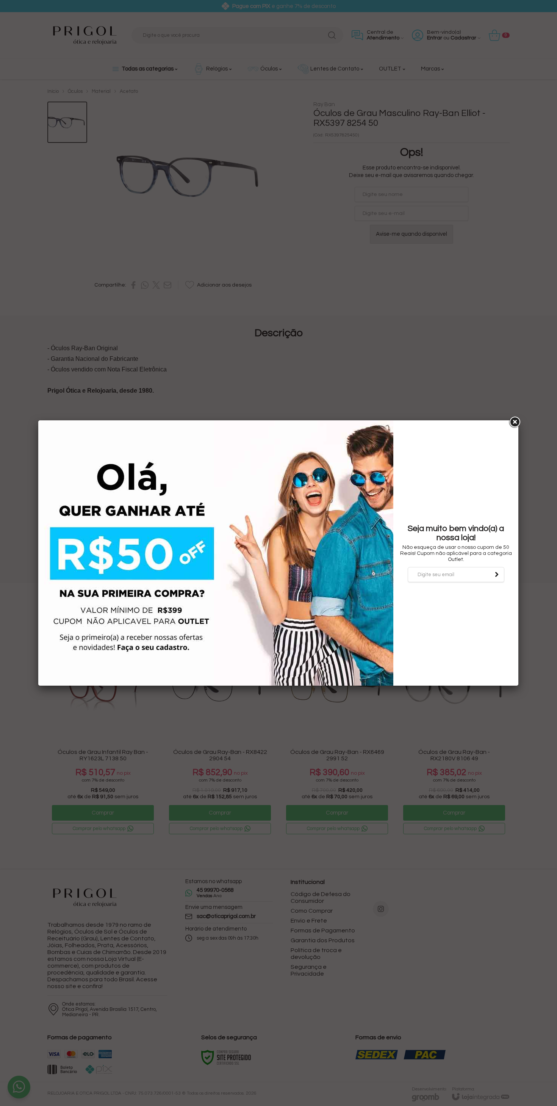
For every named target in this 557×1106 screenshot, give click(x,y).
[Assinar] (496, 574)
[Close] (514, 422)
